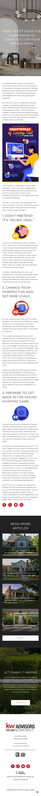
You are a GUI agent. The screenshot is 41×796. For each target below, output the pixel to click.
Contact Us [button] (21, 702)
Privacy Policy (29, 790)
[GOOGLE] (28, 766)
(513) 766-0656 (20, 736)
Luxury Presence (20, 779)
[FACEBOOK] (13, 766)
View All (20, 638)
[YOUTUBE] (23, 766)
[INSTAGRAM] (18, 766)
